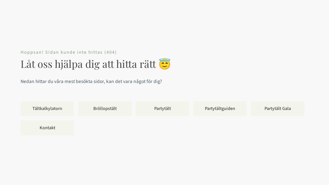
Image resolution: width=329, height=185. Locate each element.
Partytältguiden (220, 108)
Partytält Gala (277, 108)
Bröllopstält (105, 108)
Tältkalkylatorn (47, 108)
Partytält (162, 108)
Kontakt (47, 128)
